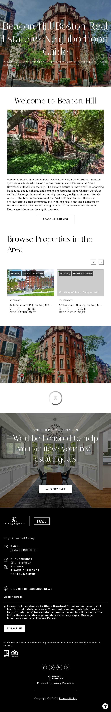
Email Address (13, 596)
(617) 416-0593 (21, 562)
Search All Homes (55, 219)
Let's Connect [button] (56, 489)
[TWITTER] (67, 667)
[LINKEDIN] (59, 667)
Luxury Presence (63, 683)
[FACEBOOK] (44, 667)
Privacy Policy (45, 618)
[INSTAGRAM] (51, 667)
